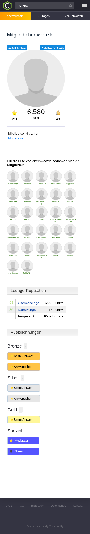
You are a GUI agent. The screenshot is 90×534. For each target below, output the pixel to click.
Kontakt (77, 505)
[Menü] (84, 6)
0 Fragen (44, 16)
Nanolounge (27, 310)
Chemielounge (28, 303)
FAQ (21, 505)
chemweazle (15, 16)
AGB (9, 505)
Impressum (37, 505)
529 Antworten (73, 16)
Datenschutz (58, 505)
